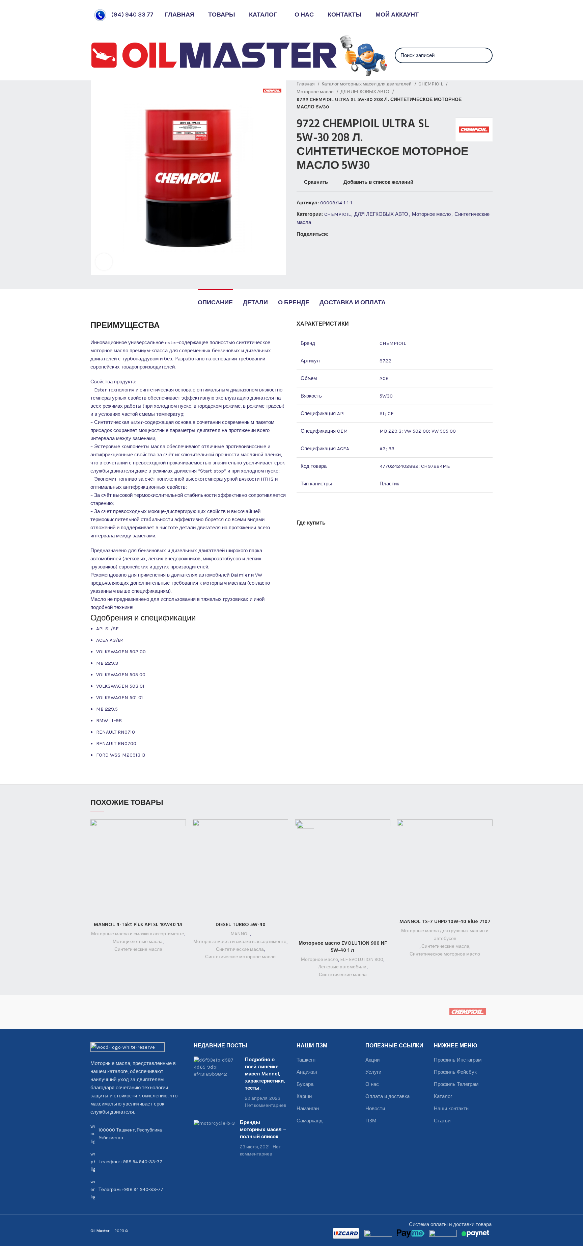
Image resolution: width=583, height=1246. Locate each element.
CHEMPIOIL (431, 84)
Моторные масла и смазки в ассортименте (137, 934)
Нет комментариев (265, 1105)
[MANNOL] (317, 1012)
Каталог (443, 1096)
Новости (375, 1108)
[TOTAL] (166, 1012)
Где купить (311, 523)
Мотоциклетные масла (138, 941)
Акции (372, 1060)
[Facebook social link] (334, 234)
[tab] (215, 299)
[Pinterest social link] (349, 234)
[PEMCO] (266, 1012)
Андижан (307, 1072)
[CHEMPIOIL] (467, 1012)
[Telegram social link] (365, 234)
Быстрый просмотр (180, 845)
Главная (306, 84)
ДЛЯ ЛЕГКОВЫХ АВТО (365, 92)
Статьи (442, 1121)
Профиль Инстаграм (457, 1060)
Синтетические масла (138, 949)
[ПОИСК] (483, 55)
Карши (304, 1096)
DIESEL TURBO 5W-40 (241, 925)
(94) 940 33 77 (132, 14)
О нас (372, 1084)
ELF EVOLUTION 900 (361, 959)
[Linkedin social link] (357, 234)
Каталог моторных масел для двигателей (367, 84)
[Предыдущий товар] (475, 96)
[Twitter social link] (341, 234)
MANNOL (240, 934)
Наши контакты (452, 1108)
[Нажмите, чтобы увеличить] (103, 261)
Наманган (308, 1108)
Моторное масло (316, 92)
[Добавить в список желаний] (180, 860)
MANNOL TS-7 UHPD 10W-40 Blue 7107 (445, 922)
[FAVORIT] (367, 1012)
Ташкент (306, 1060)
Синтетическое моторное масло (240, 957)
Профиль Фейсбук (455, 1072)
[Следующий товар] (489, 96)
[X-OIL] (115, 1012)
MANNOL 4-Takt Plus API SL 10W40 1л (138, 925)
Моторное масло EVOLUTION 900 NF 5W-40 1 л (343, 947)
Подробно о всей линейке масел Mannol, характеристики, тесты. (265, 1074)
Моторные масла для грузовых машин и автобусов (445, 934)
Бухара (305, 1084)
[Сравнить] (180, 830)
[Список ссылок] (137, 1161)
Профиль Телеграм (456, 1084)
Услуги (373, 1072)
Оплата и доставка (387, 1096)
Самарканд (310, 1121)
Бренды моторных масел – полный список (263, 1130)
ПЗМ (371, 1121)
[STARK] (216, 1012)
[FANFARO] (417, 1012)
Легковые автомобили (342, 967)
